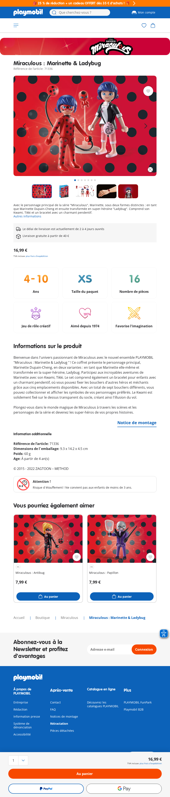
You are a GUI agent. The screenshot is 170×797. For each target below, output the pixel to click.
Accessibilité (22, 734)
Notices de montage (64, 716)
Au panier (84, 773)
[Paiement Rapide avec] (46, 789)
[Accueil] (28, 12)
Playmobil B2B (133, 709)
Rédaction (20, 709)
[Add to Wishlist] (148, 91)
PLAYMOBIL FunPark (138, 702)
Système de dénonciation (22, 725)
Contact (55, 702)
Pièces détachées (62, 731)
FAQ (53, 709)
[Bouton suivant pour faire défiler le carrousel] (146, 126)
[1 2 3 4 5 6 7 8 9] (31, 760)
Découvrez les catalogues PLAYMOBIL (103, 704)
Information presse (26, 716)
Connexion (144, 649)
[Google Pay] (124, 789)
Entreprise (20, 702)
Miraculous (70, 617)
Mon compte (146, 12)
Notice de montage (137, 422)
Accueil (19, 617)
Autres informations (27, 216)
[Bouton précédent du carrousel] (24, 126)
